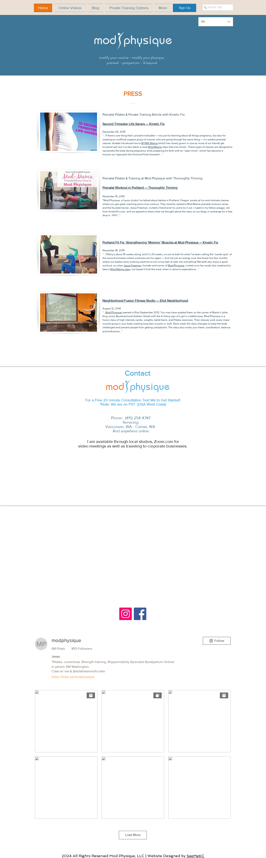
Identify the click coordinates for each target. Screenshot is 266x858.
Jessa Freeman (132, 265)
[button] (184, 8)
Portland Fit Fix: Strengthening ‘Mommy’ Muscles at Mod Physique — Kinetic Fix (160, 242)
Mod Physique (176, 265)
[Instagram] (125, 614)
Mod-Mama (155, 146)
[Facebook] (140, 614)
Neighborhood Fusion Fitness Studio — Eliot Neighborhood (145, 300)
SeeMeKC (195, 856)
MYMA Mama (149, 143)
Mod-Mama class (120, 269)
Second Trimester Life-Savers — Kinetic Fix (133, 124)
